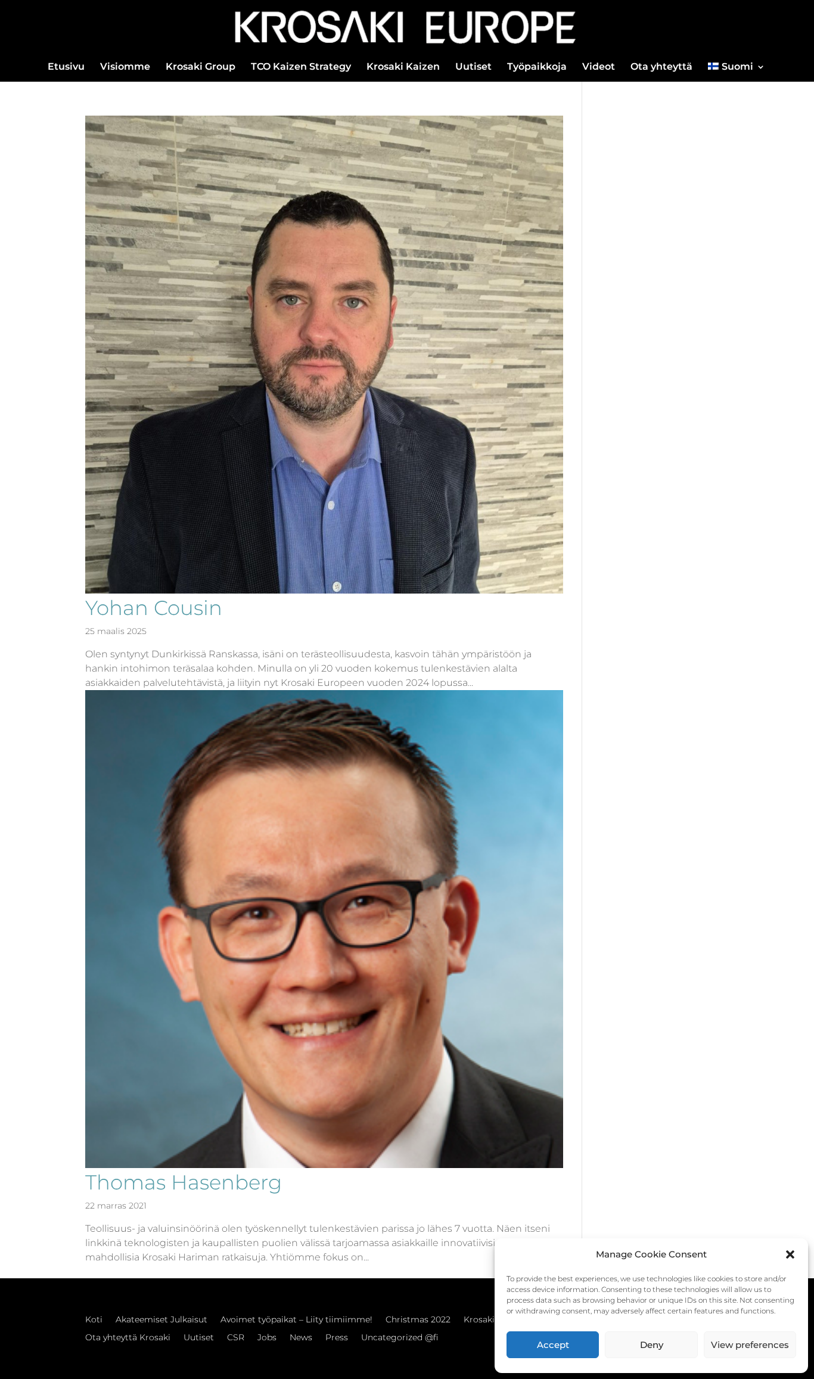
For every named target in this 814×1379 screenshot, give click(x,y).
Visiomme (125, 67)
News (301, 1338)
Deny (651, 1344)
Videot (598, 67)
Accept (553, 1344)
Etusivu (66, 67)
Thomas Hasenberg (183, 1182)
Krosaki (479, 1320)
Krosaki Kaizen (403, 67)
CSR (235, 1338)
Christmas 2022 (418, 1320)
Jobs (266, 1338)
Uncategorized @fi (399, 1338)
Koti (93, 1320)
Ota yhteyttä (661, 67)
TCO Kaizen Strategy (301, 67)
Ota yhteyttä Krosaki (127, 1338)
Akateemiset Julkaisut (161, 1320)
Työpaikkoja (537, 67)
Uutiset (473, 67)
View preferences (750, 1344)
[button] (790, 1254)
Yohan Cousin (153, 607)
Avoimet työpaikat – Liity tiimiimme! (296, 1320)
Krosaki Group (200, 67)
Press (336, 1338)
